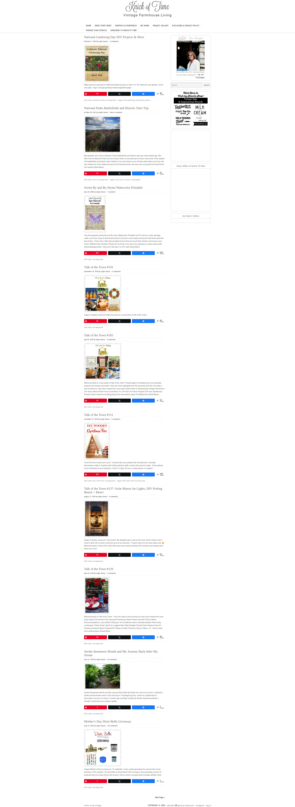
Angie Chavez (103, 41)
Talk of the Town (98, 481)
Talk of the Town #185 (98, 335)
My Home (144, 25)
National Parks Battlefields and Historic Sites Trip (116, 108)
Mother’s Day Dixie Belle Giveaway (107, 721)
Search (206, 85)
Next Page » (160, 797)
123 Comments (112, 726)
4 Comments (111, 339)
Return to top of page (92, 805)
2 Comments (114, 41)
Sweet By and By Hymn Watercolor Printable (113, 187)
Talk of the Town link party (136, 481)
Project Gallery (160, 25)
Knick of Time (147, 11)
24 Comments (112, 659)
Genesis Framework (186, 805)
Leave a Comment (116, 112)
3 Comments (111, 573)
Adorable (170, 805)
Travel (95, 180)
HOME (88, 25)
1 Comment (111, 192)
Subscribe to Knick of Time (124, 30)
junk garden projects (143, 100)
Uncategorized (111, 100)
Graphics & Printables (126, 25)
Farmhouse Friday (99, 100)
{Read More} (98, 167)
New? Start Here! (103, 25)
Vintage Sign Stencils (96, 30)
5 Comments (116, 271)
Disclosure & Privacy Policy (185, 25)
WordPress (200, 805)
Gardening (131, 100)
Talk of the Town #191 (98, 267)
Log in (208, 805)
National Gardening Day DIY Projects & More (114, 37)
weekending (135, 180)
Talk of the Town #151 (98, 415)
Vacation (127, 180)
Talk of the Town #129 (98, 569)
